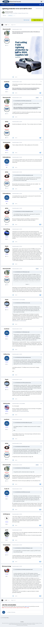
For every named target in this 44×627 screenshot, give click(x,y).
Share (5, 15)
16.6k (7, 152)
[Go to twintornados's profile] (6, 407)
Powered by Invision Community (22, 625)
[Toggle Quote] (13, 100)
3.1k (7, 524)
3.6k (7, 91)
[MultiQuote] (13, 77)
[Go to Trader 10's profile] (6, 492)
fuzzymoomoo (6, 142)
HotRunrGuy (6, 354)
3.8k (7, 239)
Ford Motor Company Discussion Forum (20, 13)
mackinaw (6, 81)
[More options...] (41, 29)
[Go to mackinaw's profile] (6, 85)
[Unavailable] (27, 55)
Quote (16, 92)
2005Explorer (6, 514)
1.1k (7, 576)
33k (7, 540)
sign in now (27, 606)
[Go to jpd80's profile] (6, 534)
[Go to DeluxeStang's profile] (6, 233)
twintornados (6, 403)
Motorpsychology (6, 566)
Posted (17, 29)
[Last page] (9, 25)
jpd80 (6, 530)
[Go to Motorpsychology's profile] (6, 570)
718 (7, 498)
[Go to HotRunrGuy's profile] (6, 358)
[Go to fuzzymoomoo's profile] (6, 146)
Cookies (22, 621)
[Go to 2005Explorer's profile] (6, 518)
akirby (6, 121)
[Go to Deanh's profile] (6, 250)
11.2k (7, 413)
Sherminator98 (9, 11)
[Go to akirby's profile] (6, 125)
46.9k (7, 137)
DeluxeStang (6, 229)
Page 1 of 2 (13, 24)
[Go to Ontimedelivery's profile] (6, 161)
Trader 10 (6, 488)
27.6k (7, 45)
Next (6, 24)
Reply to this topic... (12, 612)
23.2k (7, 256)
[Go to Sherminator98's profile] (3, 12)
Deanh (6, 246)
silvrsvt (26, 302)
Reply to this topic (37, 19)
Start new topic (26, 19)
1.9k (7, 364)
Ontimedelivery (7, 157)
